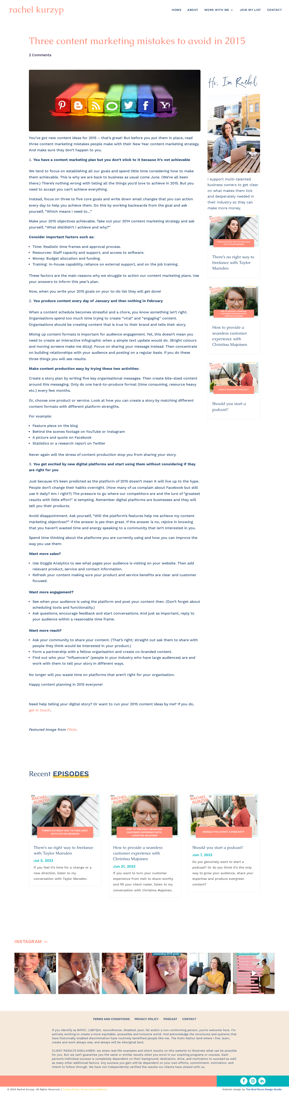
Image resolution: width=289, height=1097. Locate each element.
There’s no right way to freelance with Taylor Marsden (233, 262)
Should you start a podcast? (217, 847)
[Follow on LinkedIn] (262, 1081)
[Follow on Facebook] (243, 1081)
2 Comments (40, 55)
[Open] (35, 973)
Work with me (216, 10)
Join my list (250, 10)
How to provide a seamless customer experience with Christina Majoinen (138, 853)
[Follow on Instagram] (252, 1081)
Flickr (71, 729)
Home (176, 10)
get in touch (39, 710)
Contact (274, 10)
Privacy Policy (146, 1019)
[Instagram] (52, 990)
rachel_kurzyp (34, 956)
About (192, 10)
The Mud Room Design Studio (264, 1089)
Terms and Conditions (111, 1019)
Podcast (170, 1019)
